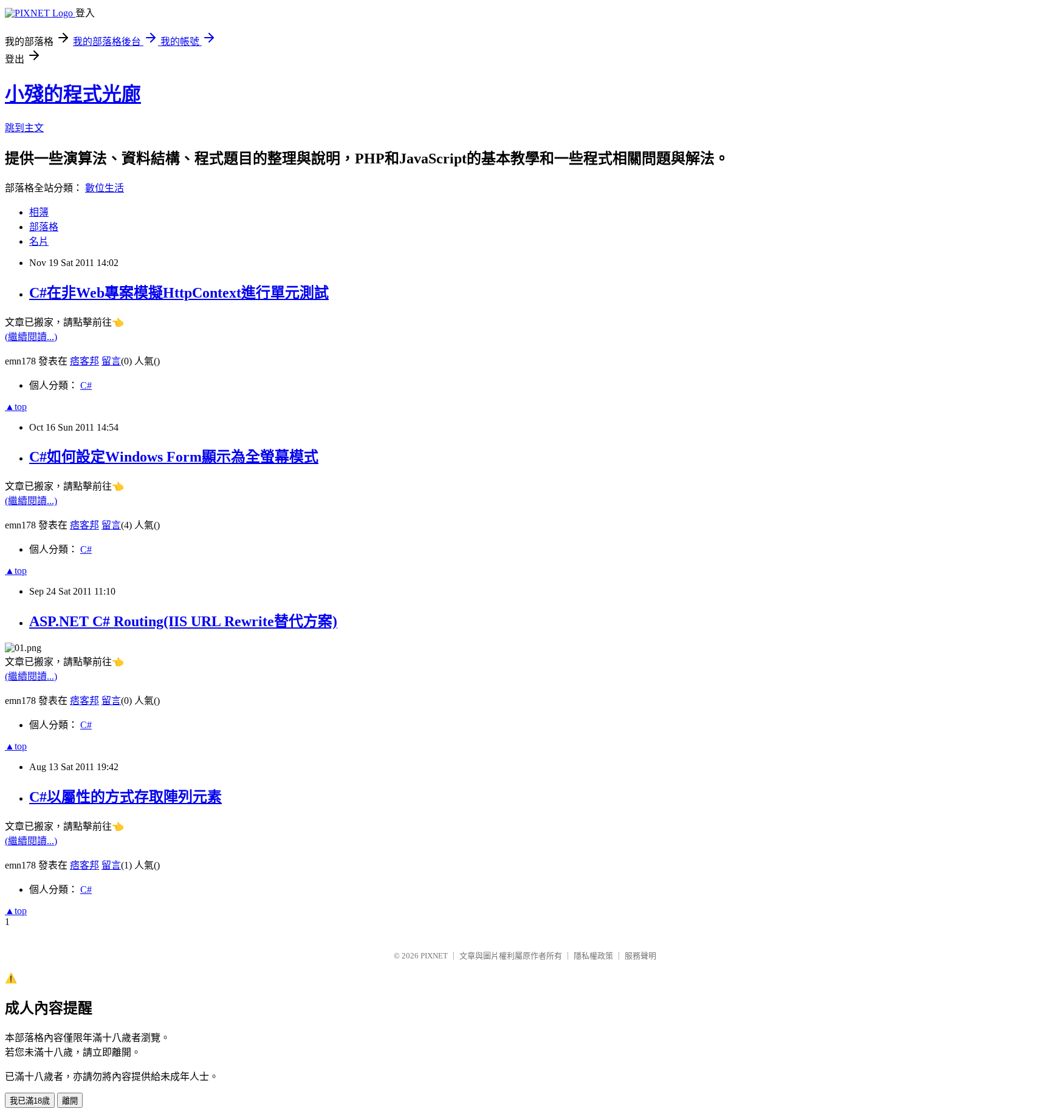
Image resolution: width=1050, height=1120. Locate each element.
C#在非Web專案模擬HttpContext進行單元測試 (179, 293)
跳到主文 (24, 128)
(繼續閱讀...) (31, 337)
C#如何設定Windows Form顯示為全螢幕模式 (173, 457)
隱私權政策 (593, 955)
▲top (16, 406)
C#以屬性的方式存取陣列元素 (125, 797)
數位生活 (104, 188)
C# (86, 385)
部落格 (43, 227)
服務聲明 (640, 955)
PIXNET (434, 955)
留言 (111, 361)
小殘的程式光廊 (73, 94)
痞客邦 (84, 361)
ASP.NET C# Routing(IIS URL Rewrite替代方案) (183, 621)
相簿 (39, 212)
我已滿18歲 (30, 1100)
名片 (39, 241)
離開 (70, 1100)
